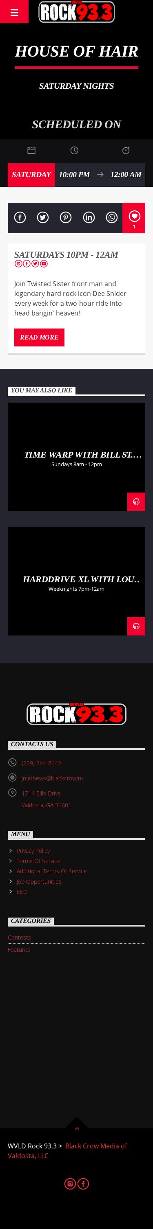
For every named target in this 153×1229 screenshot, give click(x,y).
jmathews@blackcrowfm (52, 778)
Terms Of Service (38, 861)
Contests (19, 937)
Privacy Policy (33, 850)
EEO (22, 892)
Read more (39, 337)
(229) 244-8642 (41, 763)
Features (19, 949)
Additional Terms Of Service (52, 871)
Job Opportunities (39, 881)
